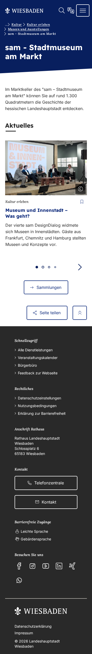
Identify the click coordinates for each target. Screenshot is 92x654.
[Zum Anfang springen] (80, 313)
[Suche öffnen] (61, 10)
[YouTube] (45, 566)
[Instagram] (32, 566)
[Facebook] (19, 566)
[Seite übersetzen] (71, 10)
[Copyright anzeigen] (79, 188)
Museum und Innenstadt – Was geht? (36, 213)
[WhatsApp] (19, 580)
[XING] (72, 566)
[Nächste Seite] (80, 267)
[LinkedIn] (59, 566)
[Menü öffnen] (82, 10)
